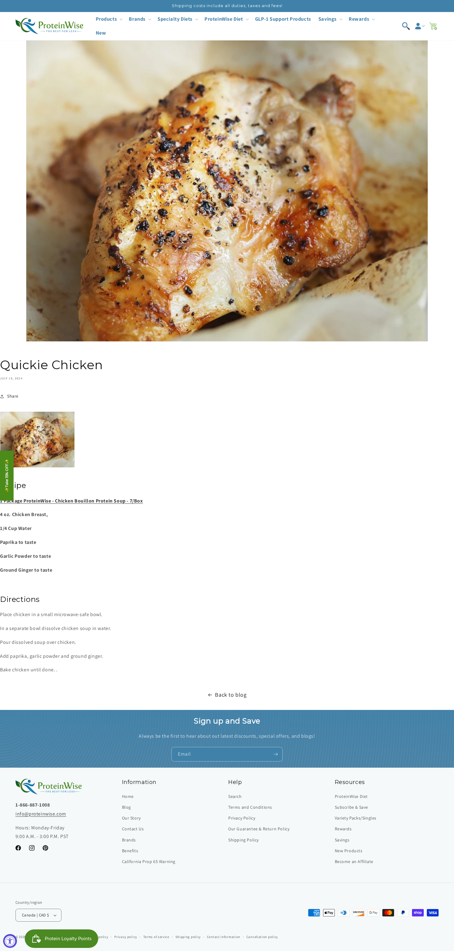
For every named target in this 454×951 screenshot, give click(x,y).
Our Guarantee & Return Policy (258, 829)
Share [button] (13, 396)
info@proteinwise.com (40, 814)
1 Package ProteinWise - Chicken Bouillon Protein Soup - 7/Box (71, 501)
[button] (108, 19)
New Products (349, 850)
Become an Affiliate (354, 861)
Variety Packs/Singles (356, 818)
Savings (342, 840)
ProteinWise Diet (351, 796)
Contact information (223, 937)
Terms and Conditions (250, 807)
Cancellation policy (262, 937)
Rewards (343, 829)
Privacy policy (125, 937)
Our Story (131, 818)
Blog (126, 807)
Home (128, 796)
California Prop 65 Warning (149, 861)
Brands (129, 840)
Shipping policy (188, 937)
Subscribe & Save (351, 807)
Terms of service (156, 937)
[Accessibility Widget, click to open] (10, 941)
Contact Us (133, 829)
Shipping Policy (243, 840)
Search (235, 796)
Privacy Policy (241, 818)
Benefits (130, 850)
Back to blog (230, 694)
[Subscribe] (275, 754)
